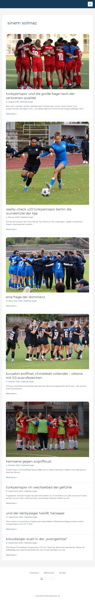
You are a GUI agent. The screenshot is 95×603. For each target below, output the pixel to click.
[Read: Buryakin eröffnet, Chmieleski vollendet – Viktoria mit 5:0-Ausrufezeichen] (47, 341)
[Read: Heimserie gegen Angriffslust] (47, 429)
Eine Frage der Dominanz (25, 297)
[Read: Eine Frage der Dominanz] (47, 265)
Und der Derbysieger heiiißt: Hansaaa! (35, 513)
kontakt (62, 573)
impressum (34, 573)
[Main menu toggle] (90, 4)
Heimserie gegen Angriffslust (29, 461)
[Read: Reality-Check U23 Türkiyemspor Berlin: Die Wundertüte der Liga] (47, 163)
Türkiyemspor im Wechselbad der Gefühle (39, 487)
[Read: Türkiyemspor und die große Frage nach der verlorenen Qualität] (47, 61)
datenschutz (49, 573)
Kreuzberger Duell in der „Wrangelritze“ (36, 539)
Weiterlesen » (11, 114)
